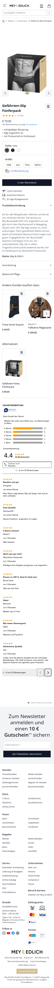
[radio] (7, 150)
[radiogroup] (27, 148)
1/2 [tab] (27, 93)
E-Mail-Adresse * (12, 745)
